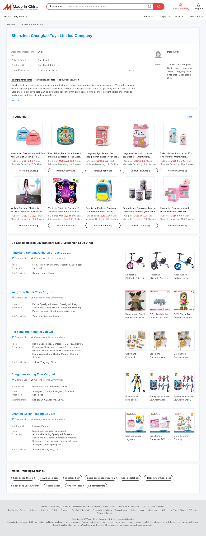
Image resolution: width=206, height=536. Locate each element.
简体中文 (33, 510)
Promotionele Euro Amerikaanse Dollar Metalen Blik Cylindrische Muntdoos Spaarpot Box (139, 211)
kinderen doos (53, 485)
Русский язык (121, 510)
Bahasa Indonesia (104, 513)
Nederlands (153, 510)
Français (64, 510)
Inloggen (198, 8)
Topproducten (149, 506)
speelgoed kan (72, 478)
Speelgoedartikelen (23, 478)
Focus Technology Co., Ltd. (98, 519)
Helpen (163, 16)
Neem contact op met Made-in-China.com (121, 506)
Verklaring (55, 506)
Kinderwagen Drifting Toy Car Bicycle (181, 278)
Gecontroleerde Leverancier (50, 258)
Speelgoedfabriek (130, 478)
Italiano (108, 510)
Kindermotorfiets (96, 485)
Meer (131, 70)
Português (97, 510)
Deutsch (85, 510)
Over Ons (44, 506)
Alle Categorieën (16, 16)
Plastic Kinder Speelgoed (158, 478)
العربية (142, 510)
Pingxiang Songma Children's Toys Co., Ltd (41, 252)
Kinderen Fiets (74, 485)
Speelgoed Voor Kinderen (26, 485)
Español (75, 510)
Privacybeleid (94, 506)
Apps (177, 16)
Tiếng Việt (193, 510)
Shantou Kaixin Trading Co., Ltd (33, 413)
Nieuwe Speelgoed (49, 478)
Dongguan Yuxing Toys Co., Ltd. (33, 374)
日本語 (54, 510)
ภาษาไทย (173, 510)
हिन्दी (163, 510)
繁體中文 (44, 510)
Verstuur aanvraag (28, 170)
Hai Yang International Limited (32, 331)
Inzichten (162, 506)
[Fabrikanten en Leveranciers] (20, 6)
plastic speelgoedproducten (101, 478)
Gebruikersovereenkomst (74, 506)
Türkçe (183, 510)
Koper (147, 16)
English (23, 510)
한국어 (133, 510)
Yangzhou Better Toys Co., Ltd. (32, 292)
